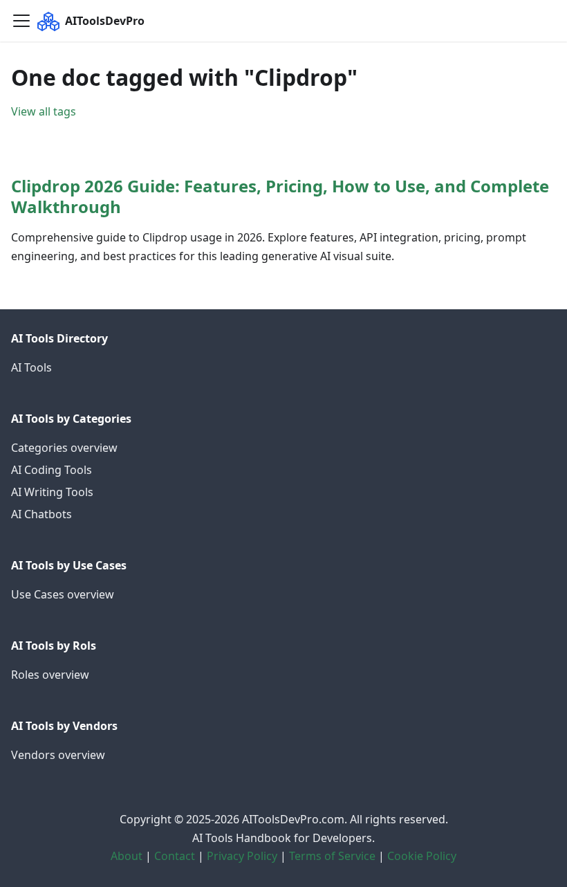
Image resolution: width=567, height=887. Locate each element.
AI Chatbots (41, 514)
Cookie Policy (421, 855)
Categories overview (64, 447)
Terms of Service (332, 855)
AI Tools (31, 367)
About (126, 855)
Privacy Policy (242, 855)
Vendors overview (58, 754)
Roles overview (50, 674)
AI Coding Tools (51, 469)
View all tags (43, 111)
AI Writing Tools (52, 492)
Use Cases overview (62, 594)
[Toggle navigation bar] (21, 20)
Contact (174, 855)
